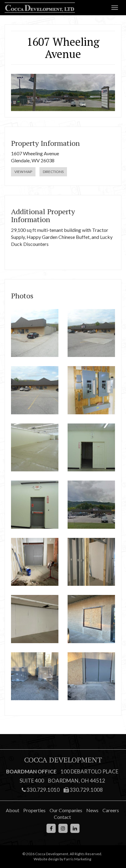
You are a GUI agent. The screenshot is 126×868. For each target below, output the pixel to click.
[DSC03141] (34, 447)
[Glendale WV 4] (34, 619)
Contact (62, 817)
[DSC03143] (91, 390)
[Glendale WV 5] (91, 562)
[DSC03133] (34, 333)
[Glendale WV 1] (91, 676)
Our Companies (66, 810)
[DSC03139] (34, 505)
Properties (34, 810)
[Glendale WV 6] (34, 562)
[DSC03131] (34, 390)
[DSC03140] (91, 447)
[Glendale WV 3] (91, 619)
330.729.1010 (43, 790)
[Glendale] (91, 505)
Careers (110, 810)
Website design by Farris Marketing (62, 859)
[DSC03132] (91, 333)
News (92, 810)
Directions (53, 171)
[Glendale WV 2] (34, 676)
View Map (23, 171)
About (12, 810)
